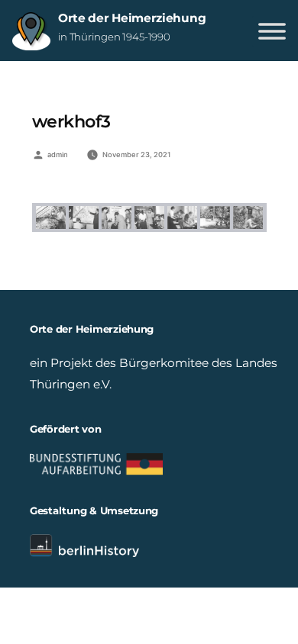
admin (57, 154)
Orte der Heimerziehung (132, 18)
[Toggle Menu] (272, 31)
